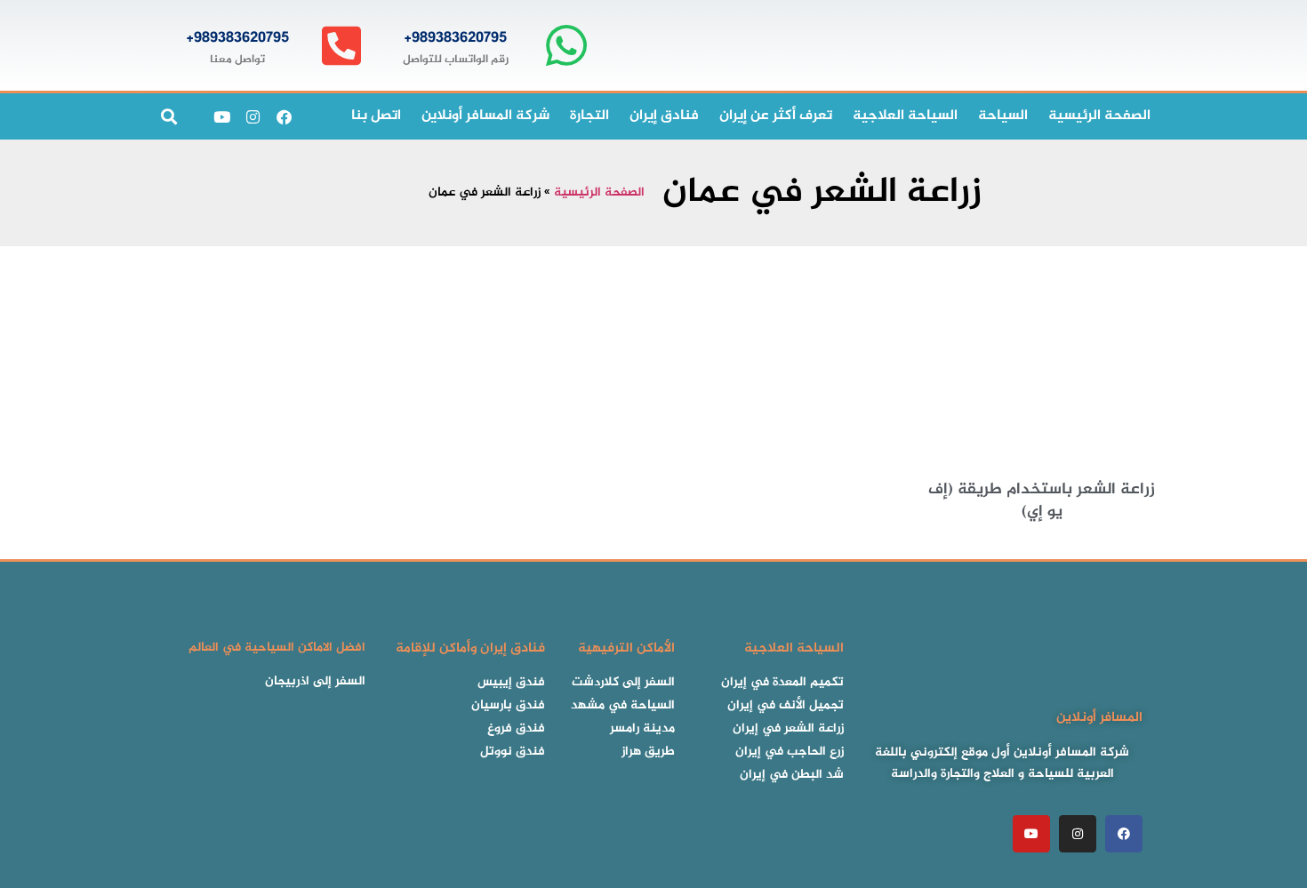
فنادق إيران (664, 116)
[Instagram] (252, 116)
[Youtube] (221, 116)
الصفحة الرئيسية (599, 193)
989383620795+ (455, 38)
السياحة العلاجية (905, 116)
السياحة (1003, 116)
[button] (168, 117)
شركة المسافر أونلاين (485, 116)
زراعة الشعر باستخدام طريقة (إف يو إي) (1041, 500)
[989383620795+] (565, 45)
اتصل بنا (376, 116)
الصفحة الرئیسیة (1099, 116)
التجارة (589, 116)
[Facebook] (284, 116)
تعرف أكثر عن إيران (775, 116)
